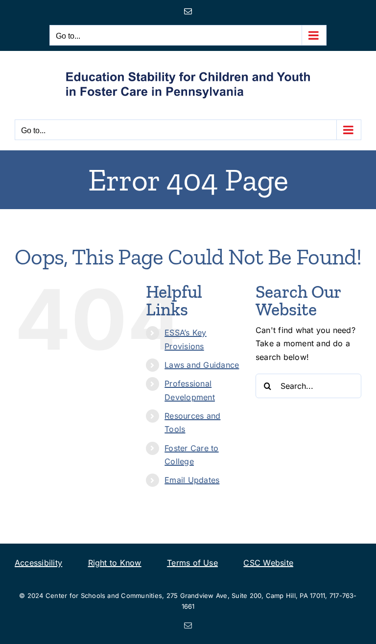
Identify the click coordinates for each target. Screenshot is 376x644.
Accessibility (38, 563)
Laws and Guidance (201, 365)
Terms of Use (192, 563)
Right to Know (114, 563)
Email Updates (191, 480)
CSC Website (268, 563)
